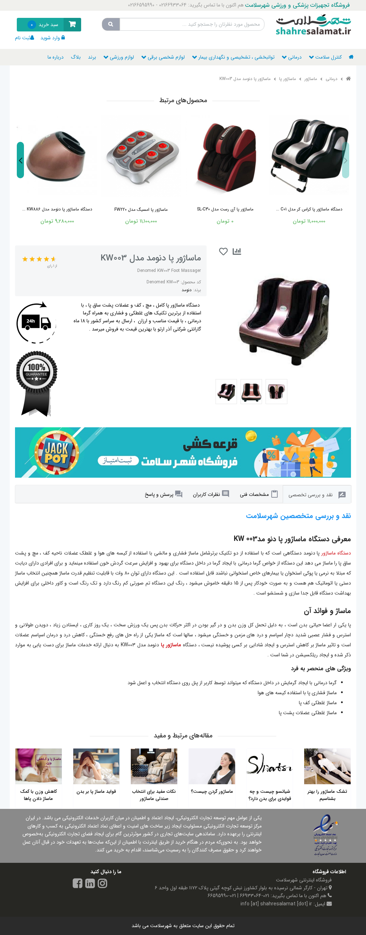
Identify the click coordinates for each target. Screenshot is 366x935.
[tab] (258, 494)
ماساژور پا (171, 645)
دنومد (187, 290)
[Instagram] (102, 884)
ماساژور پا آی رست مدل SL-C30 (225, 209)
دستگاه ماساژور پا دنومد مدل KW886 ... (57, 209)
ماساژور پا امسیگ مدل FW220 (141, 209)
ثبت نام (22, 38)
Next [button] (20, 160)
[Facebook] (77, 884)
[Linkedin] (90, 884)
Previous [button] (345, 160)
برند (92, 57)
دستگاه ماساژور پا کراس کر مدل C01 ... (309, 209)
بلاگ (76, 57)
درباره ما (56, 57)
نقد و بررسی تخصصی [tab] (310, 495)
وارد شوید (50, 38)
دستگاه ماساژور (336, 553)
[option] (57, 168)
